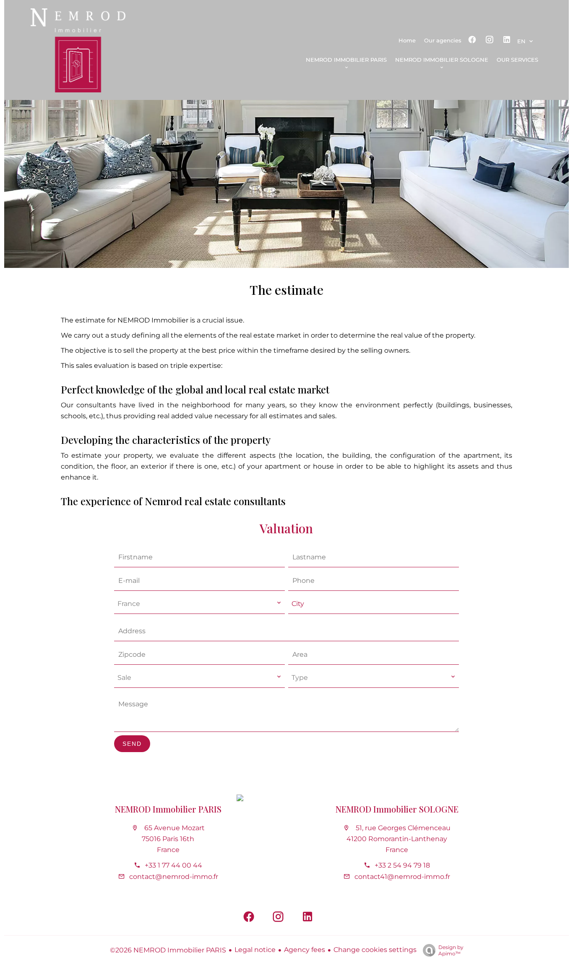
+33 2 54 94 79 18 (402, 865)
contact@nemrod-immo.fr (173, 877)
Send (132, 743)
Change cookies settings (375, 950)
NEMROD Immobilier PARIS (168, 809)
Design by (451, 950)
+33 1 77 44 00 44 (173, 865)
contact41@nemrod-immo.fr (402, 877)
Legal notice (255, 950)
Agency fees (304, 950)
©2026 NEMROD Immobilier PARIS (168, 950)
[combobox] (199, 604)
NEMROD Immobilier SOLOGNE (397, 809)
